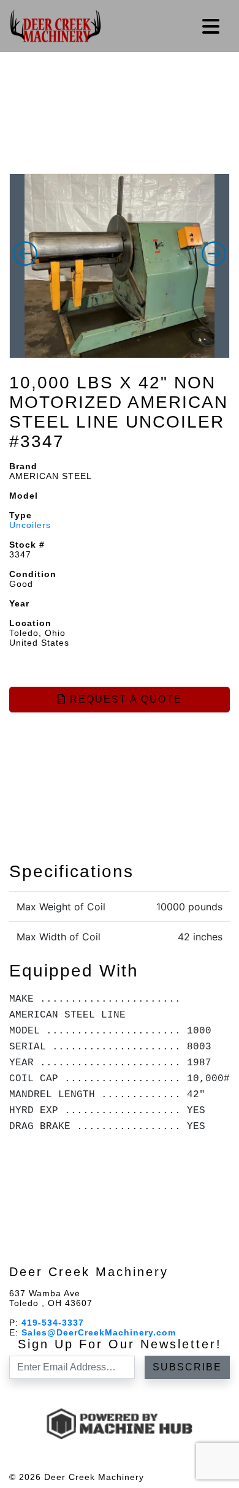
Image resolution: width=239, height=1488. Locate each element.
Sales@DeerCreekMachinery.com (98, 1332)
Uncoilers (30, 525)
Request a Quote (124, 699)
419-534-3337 (52, 1322)
